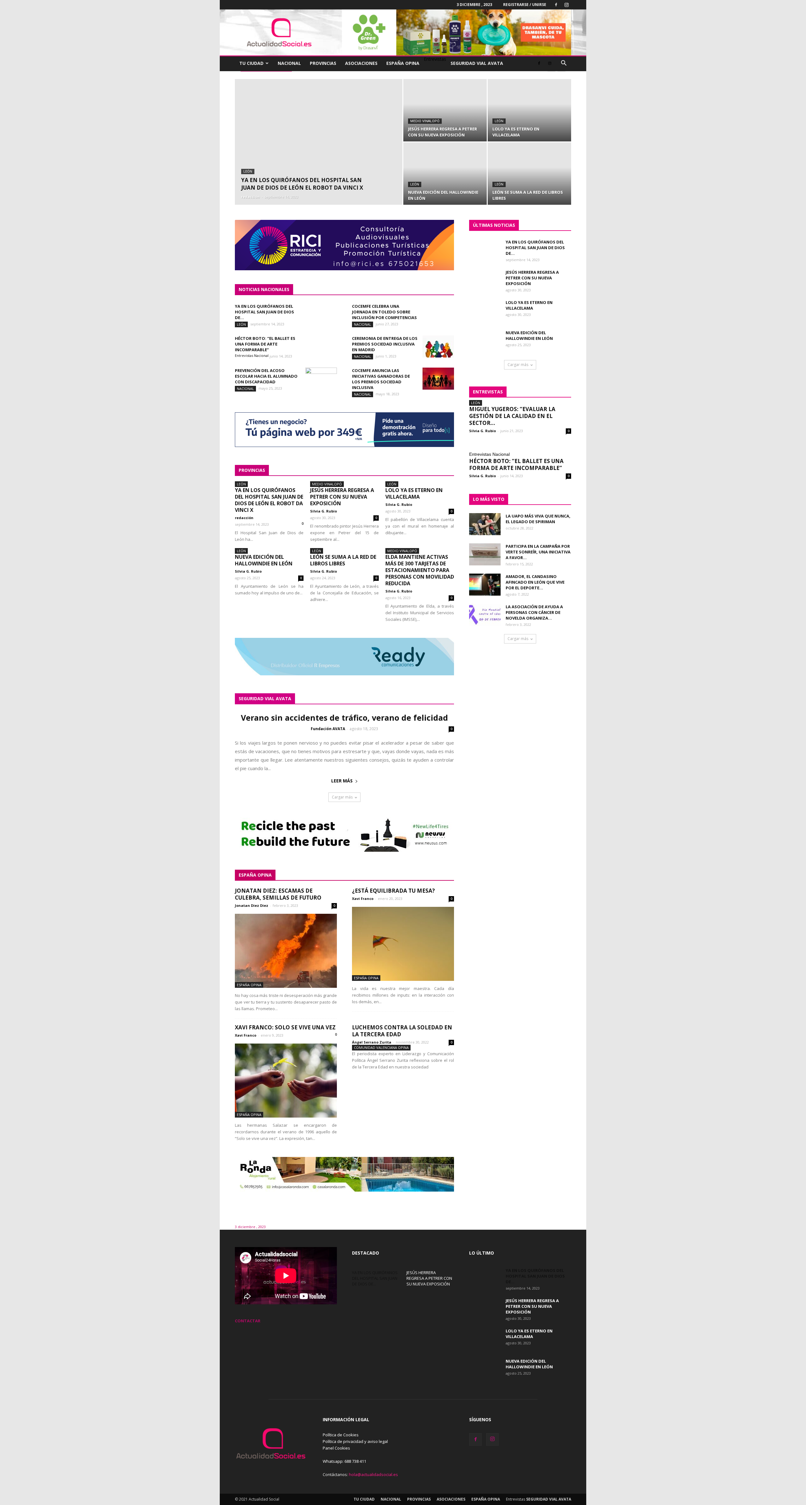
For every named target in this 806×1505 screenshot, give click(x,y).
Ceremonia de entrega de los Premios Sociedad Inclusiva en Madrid (384, 343)
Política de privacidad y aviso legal (355, 1441)
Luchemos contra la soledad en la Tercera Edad (402, 1031)
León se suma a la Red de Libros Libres (343, 560)
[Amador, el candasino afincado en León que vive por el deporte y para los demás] (485, 585)
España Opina (402, 63)
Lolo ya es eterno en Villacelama (414, 493)
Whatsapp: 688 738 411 (344, 1461)
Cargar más (342, 797)
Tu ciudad (251, 63)
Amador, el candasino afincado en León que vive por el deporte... (535, 582)
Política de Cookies (341, 1435)
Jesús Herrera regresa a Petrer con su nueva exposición (342, 497)
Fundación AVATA (328, 728)
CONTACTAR (247, 1321)
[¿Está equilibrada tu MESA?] (403, 944)
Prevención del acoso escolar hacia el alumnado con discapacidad (266, 376)
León (247, 171)
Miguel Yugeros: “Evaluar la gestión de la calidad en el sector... (512, 415)
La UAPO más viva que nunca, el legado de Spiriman (538, 518)
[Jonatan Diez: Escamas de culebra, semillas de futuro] (286, 951)
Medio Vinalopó (425, 121)
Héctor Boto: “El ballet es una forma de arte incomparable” (265, 343)
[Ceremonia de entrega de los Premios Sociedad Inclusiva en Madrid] (438, 346)
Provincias (323, 63)
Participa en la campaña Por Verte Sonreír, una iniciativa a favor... (538, 551)
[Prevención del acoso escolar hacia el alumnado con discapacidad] (321, 379)
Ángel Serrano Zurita (371, 1042)
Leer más (342, 781)
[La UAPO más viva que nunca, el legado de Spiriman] (485, 524)
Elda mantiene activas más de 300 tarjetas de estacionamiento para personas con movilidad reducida (419, 570)
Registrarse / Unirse (524, 4)
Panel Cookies (336, 1448)
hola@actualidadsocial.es (373, 1474)
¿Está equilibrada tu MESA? (393, 890)
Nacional (289, 63)
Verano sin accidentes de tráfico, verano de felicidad (344, 717)
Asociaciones (361, 63)
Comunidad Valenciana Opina (381, 1047)
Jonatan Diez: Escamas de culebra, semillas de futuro (278, 894)
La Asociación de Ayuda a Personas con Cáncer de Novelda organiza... (534, 612)
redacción (250, 196)
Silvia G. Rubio (323, 511)
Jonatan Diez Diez (251, 905)
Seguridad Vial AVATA (477, 63)
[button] (563, 64)
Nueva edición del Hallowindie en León (263, 560)
